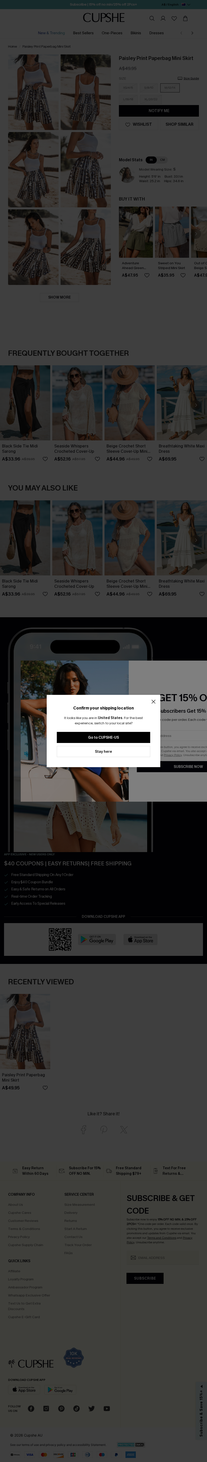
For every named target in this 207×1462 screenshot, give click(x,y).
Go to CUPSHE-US (103, 737)
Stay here (103, 751)
